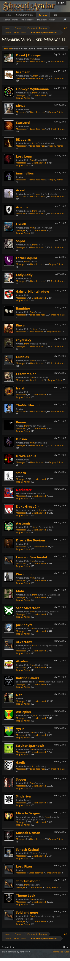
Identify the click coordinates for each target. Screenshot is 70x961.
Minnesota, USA (42, 732)
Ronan (21, 422)
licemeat (23, 72)
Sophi (20, 241)
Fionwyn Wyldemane (32, 89)
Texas (38, 312)
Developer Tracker (46, 19)
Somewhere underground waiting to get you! (38, 917)
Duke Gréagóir (27, 506)
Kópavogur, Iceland (53, 681)
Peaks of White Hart (44, 749)
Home (8, 14)
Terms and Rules (61, 951)
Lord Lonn (24, 156)
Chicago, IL (42, 92)
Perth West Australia (48, 715)
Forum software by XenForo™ (15, 951)
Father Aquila (26, 257)
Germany (43, 329)
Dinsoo (21, 439)
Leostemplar (26, 373)
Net (19, 695)
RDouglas (23, 139)
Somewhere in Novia (45, 628)
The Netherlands (49, 193)
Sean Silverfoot (28, 608)
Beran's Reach (41, 377)
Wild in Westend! (37, 425)
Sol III (40, 244)
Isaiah (20, 388)
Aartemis (23, 523)
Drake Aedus (26, 456)
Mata (20, 591)
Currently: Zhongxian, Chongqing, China (38, 818)
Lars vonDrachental (31, 557)
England (41, 210)
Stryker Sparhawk (30, 745)
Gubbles (22, 357)
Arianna (22, 207)
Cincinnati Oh (45, 75)
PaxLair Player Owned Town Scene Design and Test (38, 48)
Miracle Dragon (28, 813)
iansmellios (25, 173)
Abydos (22, 661)
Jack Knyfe (24, 624)
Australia (39, 899)
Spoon (21, 779)
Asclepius (23, 711)
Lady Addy (24, 274)
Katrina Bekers (27, 678)
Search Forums (11, 19)
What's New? (27, 19)
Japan (38, 58)
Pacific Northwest (43, 227)
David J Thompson (30, 55)
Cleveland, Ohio (46, 527)
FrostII (21, 224)
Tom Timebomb (28, 881)
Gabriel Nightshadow (32, 291)
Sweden (39, 783)
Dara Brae (49, 510)
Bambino (23, 308)
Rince (20, 325)
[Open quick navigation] (65, 28)
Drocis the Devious (30, 540)
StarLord (23, 122)
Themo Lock (25, 895)
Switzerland (35, 884)
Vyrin (20, 728)
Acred (20, 190)
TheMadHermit (28, 405)
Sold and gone (27, 912)
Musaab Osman (28, 832)
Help (54, 14)
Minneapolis (41, 442)
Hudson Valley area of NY (47, 611)
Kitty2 (20, 105)
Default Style (8, 947)
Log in (61, 2)
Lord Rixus (24, 866)
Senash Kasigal (27, 849)
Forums (43, 15)
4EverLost (24, 641)
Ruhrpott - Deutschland (48, 594)
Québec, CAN (41, 665)
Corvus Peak (41, 360)
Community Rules (24, 14)
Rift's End (39, 577)
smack (21, 472)
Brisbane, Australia (38, 343)
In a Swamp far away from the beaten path (39, 646)
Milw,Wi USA (41, 160)
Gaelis (20, 762)
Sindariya (23, 796)
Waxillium (24, 574)
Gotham (33, 261)
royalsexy (23, 340)
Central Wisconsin (46, 143)
